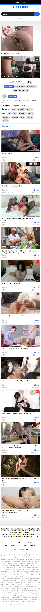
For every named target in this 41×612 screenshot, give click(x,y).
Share (15, 90)
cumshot (15, 117)
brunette (29, 117)
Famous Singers (15, 534)
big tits (30, 113)
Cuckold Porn (7, 530)
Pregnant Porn (5, 529)
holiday (5, 121)
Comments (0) (23, 90)
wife (14, 113)
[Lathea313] (4, 96)
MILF (13, 109)
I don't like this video (12, 82)
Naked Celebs (26, 530)
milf (9, 113)
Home (11, 543)
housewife (22, 113)
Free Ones (26, 536)
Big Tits (29, 109)
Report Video (20, 86)
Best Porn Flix (7, 58)
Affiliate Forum (35, 536)
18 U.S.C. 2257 (24, 549)
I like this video (10, 82)
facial (22, 117)
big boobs (6, 117)
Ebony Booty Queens (8, 536)
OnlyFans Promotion (17, 529)
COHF (38, 529)
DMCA (14, 549)
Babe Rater (18, 536)
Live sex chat (4, 534)
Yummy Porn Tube (15, 532)
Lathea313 (12, 96)
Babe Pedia (35, 530)
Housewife (21, 109)
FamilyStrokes (27, 532)
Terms (32, 546)
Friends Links (16, 530)
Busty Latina (34, 534)
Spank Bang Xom (30, 529)
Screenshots (31, 86)
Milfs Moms (25, 534)
